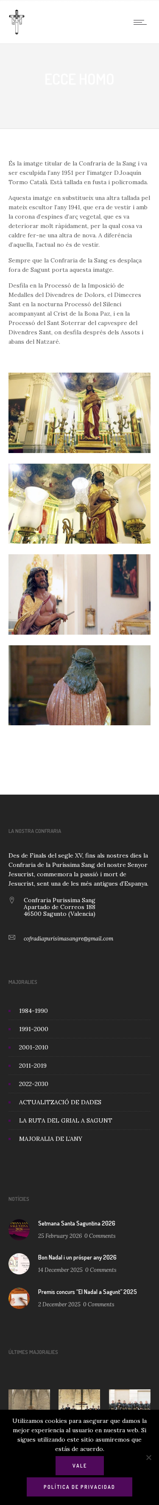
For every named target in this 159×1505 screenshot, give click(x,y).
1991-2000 (33, 1029)
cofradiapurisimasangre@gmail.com (68, 938)
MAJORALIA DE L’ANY (50, 1139)
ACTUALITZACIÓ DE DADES (60, 1102)
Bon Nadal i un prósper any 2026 (77, 1257)
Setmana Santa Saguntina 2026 (76, 1223)
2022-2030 (33, 1084)
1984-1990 (33, 1011)
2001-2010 (33, 1047)
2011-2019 (33, 1065)
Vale (80, 1465)
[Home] (16, 33)
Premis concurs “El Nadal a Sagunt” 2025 (87, 1291)
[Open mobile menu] (142, 22)
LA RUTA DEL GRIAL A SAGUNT (65, 1120)
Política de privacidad (79, 1487)
